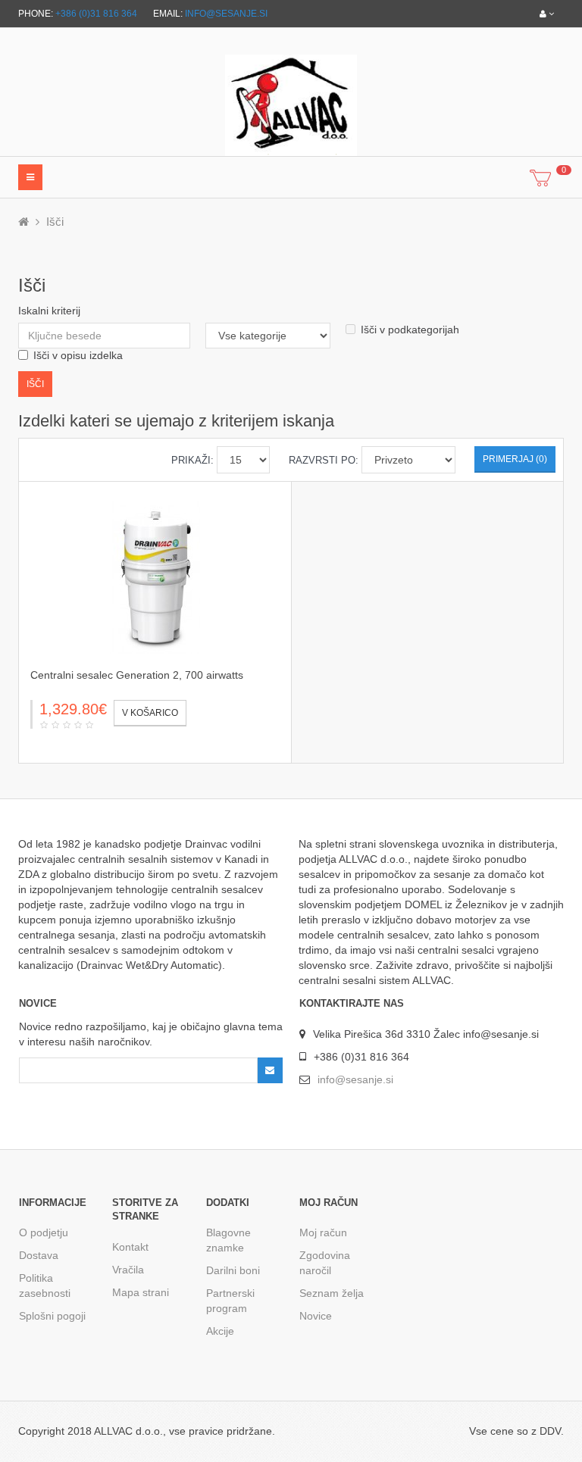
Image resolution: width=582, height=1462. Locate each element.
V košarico (150, 713)
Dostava (38, 1255)
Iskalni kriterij (49, 311)
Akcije (220, 1331)
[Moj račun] (546, 13)
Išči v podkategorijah (410, 329)
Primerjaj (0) (515, 459)
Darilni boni (233, 1270)
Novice (315, 1316)
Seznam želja (331, 1293)
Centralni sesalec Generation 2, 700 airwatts (136, 675)
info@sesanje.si (226, 13)
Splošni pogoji (52, 1316)
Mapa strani (140, 1292)
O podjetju (43, 1232)
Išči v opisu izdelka (78, 355)
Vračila (128, 1270)
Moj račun (323, 1232)
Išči (55, 221)
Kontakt (130, 1247)
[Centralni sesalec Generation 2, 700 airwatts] (155, 576)
